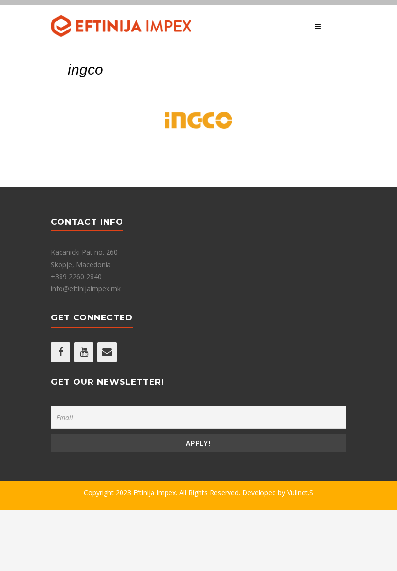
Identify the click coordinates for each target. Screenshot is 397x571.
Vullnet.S (300, 492)
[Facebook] (60, 352)
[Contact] (107, 352)
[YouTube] (83, 352)
